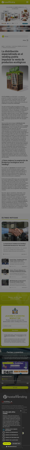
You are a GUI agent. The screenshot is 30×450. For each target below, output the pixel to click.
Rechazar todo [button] (16, 443)
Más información (6, 426)
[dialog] (15, 225)
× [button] (20, 410)
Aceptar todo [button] (7, 443)
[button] (12, 446)
